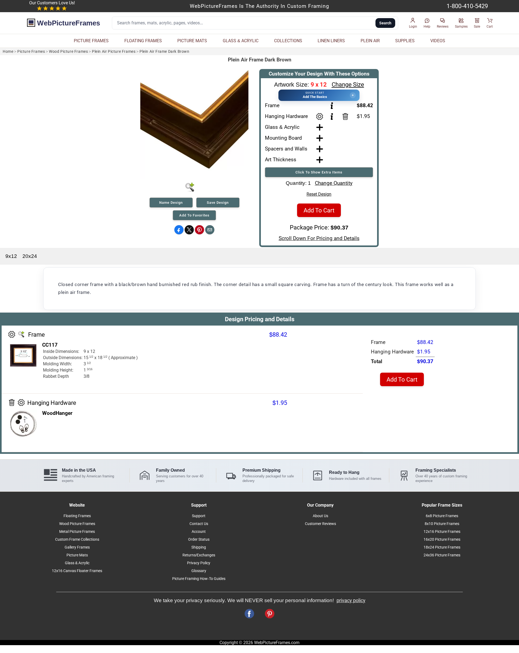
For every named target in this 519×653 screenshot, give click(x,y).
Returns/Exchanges (198, 555)
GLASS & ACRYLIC (240, 40)
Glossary (198, 571)
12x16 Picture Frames (442, 531)
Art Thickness (280, 159)
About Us (320, 516)
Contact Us (198, 523)
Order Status (198, 539)
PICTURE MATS (192, 40)
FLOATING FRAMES (143, 40)
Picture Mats (77, 555)
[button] (413, 23)
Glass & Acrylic (282, 127)
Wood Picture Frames (68, 51)
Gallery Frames (77, 547)
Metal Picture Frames (77, 531)
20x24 (29, 256)
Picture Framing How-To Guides (198, 578)
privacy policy (351, 600)
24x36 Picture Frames (442, 555)
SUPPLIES (405, 40)
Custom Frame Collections (77, 539)
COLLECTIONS (288, 40)
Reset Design (319, 194)
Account (199, 531)
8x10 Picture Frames (442, 523)
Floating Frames (77, 516)
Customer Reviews (320, 523)
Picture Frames (31, 51)
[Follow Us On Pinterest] (269, 613)
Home (8, 51)
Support (198, 516)
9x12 (11, 256)
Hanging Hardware (286, 116)
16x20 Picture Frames (442, 539)
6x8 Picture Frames (442, 516)
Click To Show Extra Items (318, 172)
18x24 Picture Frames (442, 547)
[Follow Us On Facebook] (249, 613)
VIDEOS (437, 40)
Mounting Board (283, 138)
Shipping (198, 547)
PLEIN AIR (370, 40)
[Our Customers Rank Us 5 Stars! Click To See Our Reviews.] (51, 8)
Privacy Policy (198, 563)
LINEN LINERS (331, 40)
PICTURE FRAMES (91, 40)
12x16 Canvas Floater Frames (77, 571)
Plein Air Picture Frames (113, 51)
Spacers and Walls (286, 149)
